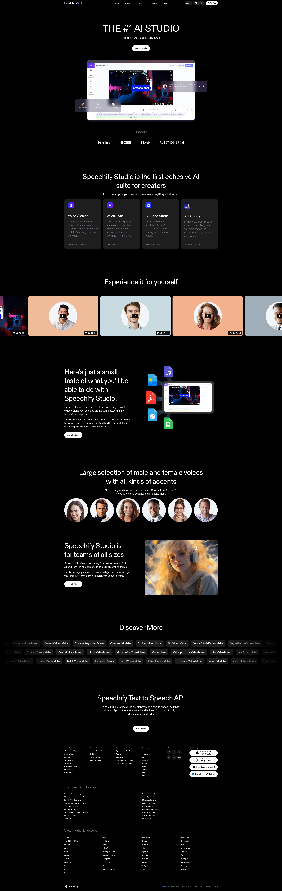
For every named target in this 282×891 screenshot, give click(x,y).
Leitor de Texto (147, 819)
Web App (67, 763)
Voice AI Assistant (148, 794)
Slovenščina (185, 862)
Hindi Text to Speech (149, 812)
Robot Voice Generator (150, 803)
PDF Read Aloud (70, 815)
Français (67, 845)
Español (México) (109, 855)
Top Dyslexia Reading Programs (75, 803)
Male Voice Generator (149, 800)
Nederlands (185, 841)
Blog (143, 757)
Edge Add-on (68, 769)
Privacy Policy (198, 886)
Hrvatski (106, 866)
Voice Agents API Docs (124, 763)
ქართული (106, 862)
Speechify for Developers (125, 751)
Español (67, 855)
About (144, 751)
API (146, 3)
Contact (145, 754)
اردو (104, 873)
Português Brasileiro (110, 852)
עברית (66, 869)
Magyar (106, 837)
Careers (145, 760)
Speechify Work (95, 760)
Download (137, 3)
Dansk (144, 841)
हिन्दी (182, 845)
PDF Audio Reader (70, 809)
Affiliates (145, 763)
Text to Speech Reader (150, 797)
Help (144, 766)
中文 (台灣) (185, 837)
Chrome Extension (70, 766)
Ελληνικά (145, 866)
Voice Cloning (95, 757)
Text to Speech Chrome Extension (76, 812)
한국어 (144, 848)
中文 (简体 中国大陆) (71, 841)
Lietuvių (184, 866)
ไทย (182, 855)
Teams (118, 754)
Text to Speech (69, 748)
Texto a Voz (68, 819)
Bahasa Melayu (69, 873)
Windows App (69, 760)
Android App (68, 754)
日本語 (105, 848)
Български (67, 862)
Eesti (66, 866)
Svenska (145, 855)
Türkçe (66, 859)
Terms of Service (186, 886)
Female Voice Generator (72, 800)
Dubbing (93, 754)
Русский (145, 852)
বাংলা (143, 869)
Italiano (66, 848)
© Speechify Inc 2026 (211, 886)
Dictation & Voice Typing (72, 794)
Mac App (67, 757)
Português (185, 859)
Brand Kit (145, 776)
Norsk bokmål (186, 848)
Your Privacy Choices (173, 886)
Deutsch (145, 845)
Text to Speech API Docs (124, 760)
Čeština (106, 841)
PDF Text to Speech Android (74, 797)
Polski (66, 852)
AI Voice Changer (148, 806)
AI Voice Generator (96, 751)
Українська (185, 852)
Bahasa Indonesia (109, 869)
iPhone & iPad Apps (71, 751)
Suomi (105, 845)
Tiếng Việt (106, 859)
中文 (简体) (146, 837)
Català (183, 869)
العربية (66, 837)
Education (119, 757)
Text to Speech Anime (71, 806)
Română (145, 859)
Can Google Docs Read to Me (152, 809)
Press (144, 773)
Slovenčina (146, 862)
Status (144, 769)
